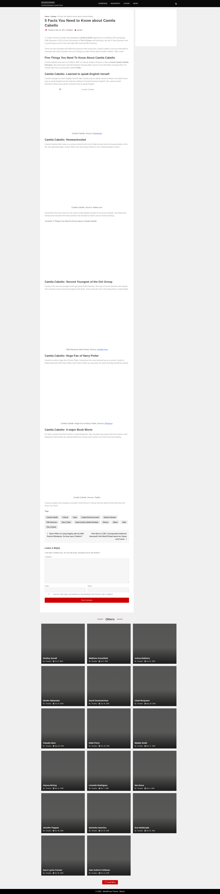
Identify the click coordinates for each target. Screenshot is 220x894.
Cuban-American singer (90, 517)
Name (47, 586)
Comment (49, 557)
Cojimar (65, 517)
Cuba (75, 517)
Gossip (127, 3)
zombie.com (102, 349)
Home (47, 16)
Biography (115, 3)
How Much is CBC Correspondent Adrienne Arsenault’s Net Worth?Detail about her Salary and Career (108, 536)
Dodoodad (48, 2)
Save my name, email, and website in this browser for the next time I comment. (83, 594)
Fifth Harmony (51, 522)
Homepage (102, 3)
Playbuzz (108, 423)
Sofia (124, 522)
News (135, 3)
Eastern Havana (110, 517)
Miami (115, 522)
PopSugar (97, 133)
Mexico (105, 522)
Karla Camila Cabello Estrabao (86, 522)
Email (90, 586)
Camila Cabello (52, 517)
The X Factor (51, 527)
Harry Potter (66, 522)
